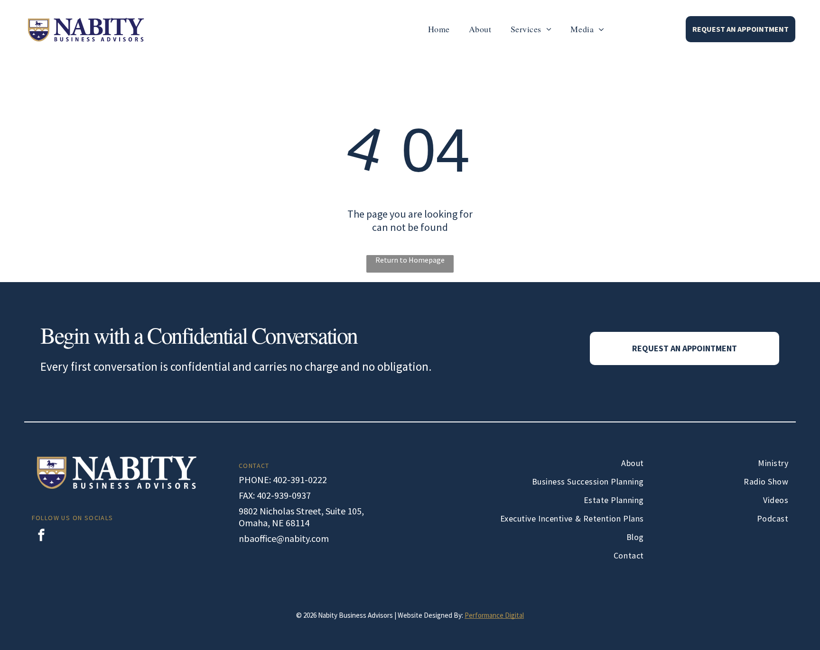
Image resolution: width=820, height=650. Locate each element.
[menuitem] (439, 29)
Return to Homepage (410, 260)
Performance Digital (494, 615)
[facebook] (41, 536)
